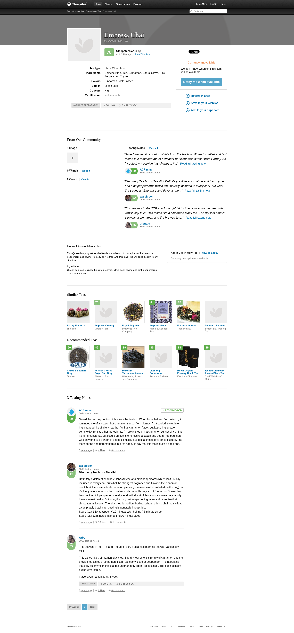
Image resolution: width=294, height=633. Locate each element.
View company (209, 252)
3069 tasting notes (150, 226)
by (116, 40)
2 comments (119, 522)
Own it (85, 179)
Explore (137, 4)
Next (92, 606)
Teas (98, 4)
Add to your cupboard (205, 110)
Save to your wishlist (204, 103)
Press (163, 627)
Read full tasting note (193, 163)
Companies (78, 11)
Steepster (79, 4)
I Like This (96, 450)
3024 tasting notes (150, 172)
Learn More (201, 4)
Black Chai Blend (115, 68)
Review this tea (200, 95)
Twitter (191, 627)
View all (153, 148)
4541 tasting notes (150, 199)
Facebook (181, 627)
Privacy (209, 627)
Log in (223, 4)
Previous (74, 606)
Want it (86, 170)
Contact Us (220, 627)
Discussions (123, 4)
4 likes (101, 450)
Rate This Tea (142, 54)
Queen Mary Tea (93, 11)
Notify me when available (201, 82)
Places (108, 4)
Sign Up (213, 4)
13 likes (102, 522)
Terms (200, 627)
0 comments (118, 450)
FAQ (172, 627)
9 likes (101, 590)
